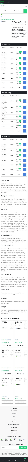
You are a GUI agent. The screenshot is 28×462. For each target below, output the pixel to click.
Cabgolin (18, 323)
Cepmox (18, 378)
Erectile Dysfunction (6, 19)
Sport (13, 19)
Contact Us (14, 430)
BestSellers (14, 410)
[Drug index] (2, 11)
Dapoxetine (5, 351)
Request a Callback (2, 2)
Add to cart (7, 345)
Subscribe (23, 447)
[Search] (25, 11)
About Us (14, 413)
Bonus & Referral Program (14, 424)
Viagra (4, 322)
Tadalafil (21, 23)
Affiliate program (14, 433)
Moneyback (14, 427)
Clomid (18, 350)
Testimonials (14, 419)
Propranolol (5, 379)
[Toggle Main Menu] (26, 7)
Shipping (14, 421)
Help (14, 416)
